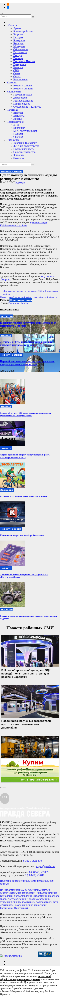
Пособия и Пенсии (24, 61)
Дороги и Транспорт (25, 142)
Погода (17, 55)
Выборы (18, 112)
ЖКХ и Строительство (26, 145)
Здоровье (18, 34)
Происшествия (15, 121)
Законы (17, 118)
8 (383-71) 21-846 (34, 875)
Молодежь (19, 46)
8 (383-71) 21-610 (32, 860)
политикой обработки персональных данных (25, 978)
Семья (16, 73)
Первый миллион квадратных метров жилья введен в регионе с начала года (27, 363)
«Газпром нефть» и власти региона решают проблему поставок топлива (26, 343)
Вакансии (14, 303)
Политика (12, 109)
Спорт (16, 76)
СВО (16, 70)
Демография (20, 97)
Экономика (13, 139)
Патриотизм (20, 52)
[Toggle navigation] (1, 13)
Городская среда (22, 94)
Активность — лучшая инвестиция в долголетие (23, 496)
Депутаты (18, 115)
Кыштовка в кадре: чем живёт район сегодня (22, 535)
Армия (17, 28)
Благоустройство (22, 31)
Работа (24, 303)
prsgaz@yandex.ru (45, 866)
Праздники (19, 64)
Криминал (19, 127)
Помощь (18, 58)
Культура (18, 43)
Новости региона (23, 88)
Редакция (20, 182)
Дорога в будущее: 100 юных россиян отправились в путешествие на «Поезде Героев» (25, 414)
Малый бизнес (21, 103)
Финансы (18, 155)
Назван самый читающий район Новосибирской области (28, 297)
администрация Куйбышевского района (23, 224)
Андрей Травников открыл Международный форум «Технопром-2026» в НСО (25, 456)
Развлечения (20, 79)
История (18, 37)
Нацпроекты (14, 91)
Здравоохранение (23, 100)
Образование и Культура (27, 106)
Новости (11, 82)
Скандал (18, 136)
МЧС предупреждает (25, 130)
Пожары (18, 133)
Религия (18, 67)
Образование (20, 49)
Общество (12, 25)
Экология (18, 158)
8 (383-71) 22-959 (38, 872)
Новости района (22, 85)
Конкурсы (19, 40)
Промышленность (23, 149)
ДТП (16, 124)
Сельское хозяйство (24, 152)
